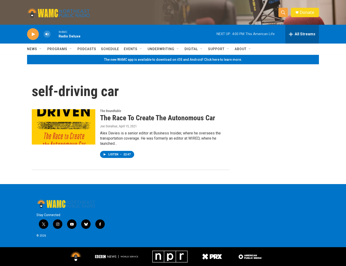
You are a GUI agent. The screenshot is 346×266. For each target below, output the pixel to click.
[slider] (54, 34)
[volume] (47, 34)
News (32, 49)
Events (130, 49)
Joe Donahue (108, 126)
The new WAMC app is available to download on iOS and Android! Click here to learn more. (173, 59)
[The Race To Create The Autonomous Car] (63, 127)
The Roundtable (110, 111)
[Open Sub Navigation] (41, 49)
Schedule (110, 49)
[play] (33, 34)
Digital (191, 49)
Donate (307, 12)
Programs (57, 49)
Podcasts (86, 49)
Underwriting (161, 49)
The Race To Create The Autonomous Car (157, 118)
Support (216, 49)
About (240, 49)
